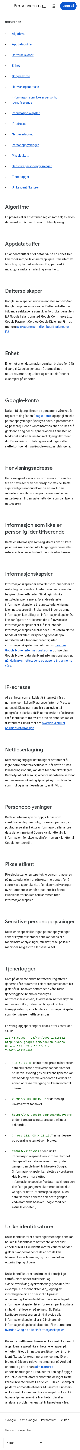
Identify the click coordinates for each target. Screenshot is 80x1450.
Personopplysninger (25, 145)
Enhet (16, 65)
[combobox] (24, 1443)
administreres (43, 1366)
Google (10, 1420)
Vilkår (65, 1420)
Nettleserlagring (22, 134)
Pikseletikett (20, 155)
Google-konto (21, 76)
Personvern (49, 1420)
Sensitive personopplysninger (32, 166)
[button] (7, 6)
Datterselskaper (22, 55)
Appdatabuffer (22, 44)
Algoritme (18, 33)
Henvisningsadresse (25, 87)
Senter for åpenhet (18, 1430)
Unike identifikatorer (25, 187)
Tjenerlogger (20, 177)
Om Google (28, 1420)
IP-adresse (19, 123)
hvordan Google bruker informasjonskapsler (34, 1330)
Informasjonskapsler (26, 113)
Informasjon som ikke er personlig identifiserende (34, 100)
